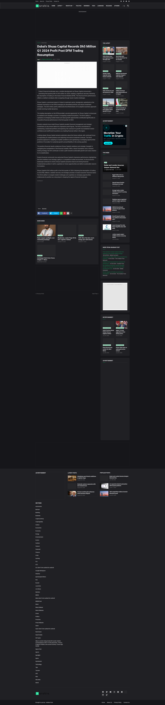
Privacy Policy (49, 1)
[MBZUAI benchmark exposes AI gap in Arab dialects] (107, 209)
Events (37, 540)
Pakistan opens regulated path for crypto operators (119, 200)
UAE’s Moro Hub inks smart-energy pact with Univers (86, 238)
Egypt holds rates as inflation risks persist (118, 175)
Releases (109, 5)
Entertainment (39, 537)
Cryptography (39, 521)
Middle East (38, 601)
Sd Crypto (38, 638)
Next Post (94, 293)
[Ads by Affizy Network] (126, 126)
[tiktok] (106, 694)
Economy (37, 531)
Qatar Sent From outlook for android (45, 628)
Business (87, 5)
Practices (37, 619)
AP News (116, 5)
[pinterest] (129, 1)
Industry (37, 573)
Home (36, 1)
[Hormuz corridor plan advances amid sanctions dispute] (72, 494)
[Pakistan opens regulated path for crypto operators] (107, 201)
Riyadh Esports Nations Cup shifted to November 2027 (119, 217)
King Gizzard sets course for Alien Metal (107, 349)
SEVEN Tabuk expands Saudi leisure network (107, 75)
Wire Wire (37, 679)
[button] (123, 6)
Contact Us (56, 1)
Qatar (37, 625)
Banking (37, 512)
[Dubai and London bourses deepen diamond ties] (104, 478)
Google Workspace (40, 570)
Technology (38, 664)
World (37, 682)
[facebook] (121, 1)
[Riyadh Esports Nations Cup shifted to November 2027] (107, 218)
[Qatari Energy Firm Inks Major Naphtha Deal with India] (107, 227)
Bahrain (37, 509)
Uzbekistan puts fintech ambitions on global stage (86, 477)
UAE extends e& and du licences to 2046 (108, 91)
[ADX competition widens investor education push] (104, 494)
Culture (37, 524)
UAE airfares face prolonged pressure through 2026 (108, 58)
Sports (37, 652)
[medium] (121, 692)
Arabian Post (49, 702)
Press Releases (39, 622)
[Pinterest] (64, 213)
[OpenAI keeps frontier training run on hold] (107, 184)
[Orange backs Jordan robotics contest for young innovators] (107, 192)
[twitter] (123, 1)
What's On (69, 5)
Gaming (37, 558)
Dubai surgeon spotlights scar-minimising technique (46, 238)
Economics (38, 527)
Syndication (38, 661)
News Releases (39, 610)
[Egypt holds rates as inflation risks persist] (107, 177)
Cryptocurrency (39, 518)
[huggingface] (125, 692)
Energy (37, 534)
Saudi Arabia (38, 635)
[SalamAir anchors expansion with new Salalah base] (72, 486)
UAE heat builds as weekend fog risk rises (121, 109)
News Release (39, 607)
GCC (36, 564)
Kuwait (37, 583)
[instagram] (114, 692)
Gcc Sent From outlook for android (44, 567)
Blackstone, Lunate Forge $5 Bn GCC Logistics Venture (67, 238)
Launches (100, 5)
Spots (37, 658)
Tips (36, 667)
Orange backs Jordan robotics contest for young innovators (119, 192)
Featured (37, 549)
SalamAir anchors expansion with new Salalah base (86, 484)
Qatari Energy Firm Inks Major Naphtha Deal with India (119, 226)
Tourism (37, 670)
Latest (59, 5)
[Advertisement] (82, 26)
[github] (102, 694)
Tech (93, 5)
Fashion (37, 543)
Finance (37, 552)
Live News (38, 589)
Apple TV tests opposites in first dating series (120, 332)
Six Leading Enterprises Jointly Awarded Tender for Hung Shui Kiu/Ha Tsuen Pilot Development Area (113, 267)
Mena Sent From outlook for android (45, 598)
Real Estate (38, 632)
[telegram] (118, 692)
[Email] (68, 213)
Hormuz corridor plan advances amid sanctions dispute (85, 492)
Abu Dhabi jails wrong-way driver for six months (121, 58)
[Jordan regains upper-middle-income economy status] (107, 236)
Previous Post (40, 293)
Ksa (36, 579)
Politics (78, 5)
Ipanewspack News (40, 576)
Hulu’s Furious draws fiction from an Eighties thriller (108, 332)
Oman (37, 613)
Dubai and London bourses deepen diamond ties (118, 477)
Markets (37, 592)
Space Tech (38, 649)
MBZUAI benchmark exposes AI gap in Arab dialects (121, 75)
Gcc (36, 561)
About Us (42, 1)
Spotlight (37, 655)
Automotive (38, 506)
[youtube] (126, 1)
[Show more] (71, 213)
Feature (37, 546)
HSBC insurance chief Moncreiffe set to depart (121, 92)
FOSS (36, 555)
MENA (37, 595)
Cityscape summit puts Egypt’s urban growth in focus (108, 109)
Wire (36, 676)
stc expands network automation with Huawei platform (118, 484)
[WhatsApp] (61, 213)
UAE (36, 673)
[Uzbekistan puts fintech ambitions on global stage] (72, 478)
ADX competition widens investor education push (118, 492)
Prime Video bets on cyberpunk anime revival (121, 349)
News (36, 604)
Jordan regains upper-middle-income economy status (119, 236)
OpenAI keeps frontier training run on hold (118, 183)
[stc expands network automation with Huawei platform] (104, 486)
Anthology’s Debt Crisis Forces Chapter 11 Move (46, 259)
